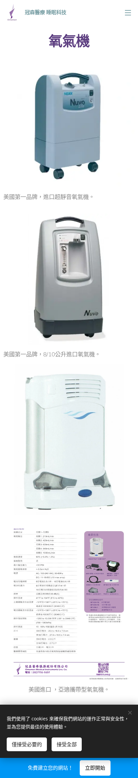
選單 (128, 12)
